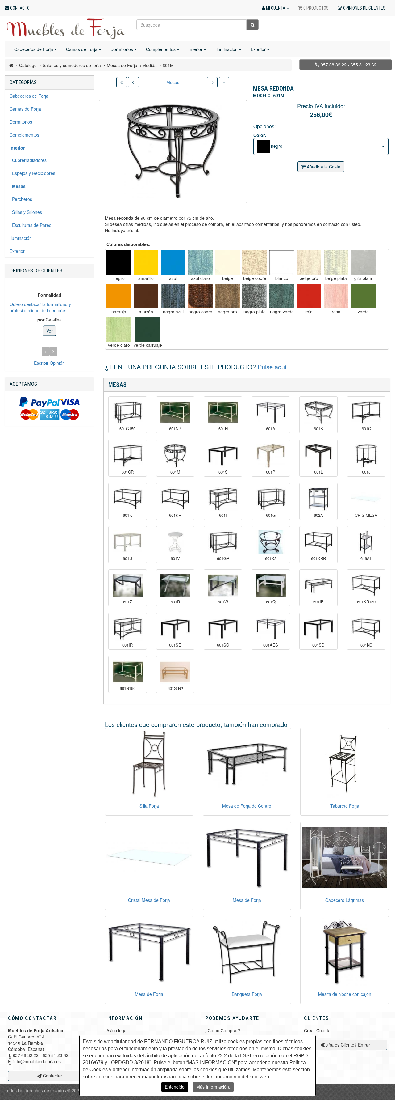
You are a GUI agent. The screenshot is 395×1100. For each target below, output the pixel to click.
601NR (175, 428)
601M (175, 471)
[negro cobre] (200, 296)
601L (318, 471)
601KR (175, 515)
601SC (223, 645)
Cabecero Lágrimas (344, 900)
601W (223, 601)
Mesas (172, 82)
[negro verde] (281, 296)
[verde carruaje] (148, 329)
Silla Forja (149, 806)
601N (223, 428)
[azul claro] (200, 262)
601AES (270, 645)
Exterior (259, 49)
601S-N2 (175, 688)
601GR (223, 558)
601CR (128, 471)
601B (318, 428)
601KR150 (366, 601)
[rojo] (309, 296)
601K (127, 515)
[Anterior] (133, 82)
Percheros (21, 199)
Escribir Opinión (49, 363)
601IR (127, 645)
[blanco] (281, 262)
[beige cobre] (254, 262)
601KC (366, 645)
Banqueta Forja (247, 994)
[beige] (227, 262)
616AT (366, 558)
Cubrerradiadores (28, 160)
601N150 (127, 688)
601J (366, 471)
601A (270, 428)
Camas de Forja (82, 49)
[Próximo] (212, 82)
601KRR (318, 558)
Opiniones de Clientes (36, 270)
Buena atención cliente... (70, 307)
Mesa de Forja (247, 900)
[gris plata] (363, 262)
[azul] (173, 262)
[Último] (224, 82)
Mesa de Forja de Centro (246, 806)
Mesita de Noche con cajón (344, 994)
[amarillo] (146, 262)
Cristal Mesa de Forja (149, 900)
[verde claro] (118, 329)
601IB (318, 601)
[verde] (363, 296)
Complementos (161, 49)
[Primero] (121, 82)
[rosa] (336, 296)
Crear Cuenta (317, 1030)
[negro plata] (254, 296)
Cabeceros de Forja (34, 49)
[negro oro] (227, 296)
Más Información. (213, 1087)
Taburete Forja (344, 806)
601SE (175, 645)
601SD (318, 645)
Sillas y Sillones (26, 212)
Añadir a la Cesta (323, 167)
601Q (271, 601)
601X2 (270, 558)
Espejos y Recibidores (32, 173)
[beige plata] (336, 262)
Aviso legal (116, 1030)
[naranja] (118, 296)
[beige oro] (309, 262)
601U (127, 558)
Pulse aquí (272, 366)
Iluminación (227, 49)
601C (366, 428)
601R (175, 601)
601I (223, 515)
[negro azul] (173, 296)
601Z (127, 601)
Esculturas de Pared (31, 225)
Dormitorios (122, 49)
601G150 (127, 428)
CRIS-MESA (366, 515)
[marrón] (146, 296)
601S (223, 471)
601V (175, 558)
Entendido (175, 1087)
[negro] (118, 262)
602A (318, 515)
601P (270, 471)
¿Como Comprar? (222, 1030)
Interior (196, 49)
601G (271, 515)
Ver (85, 327)
